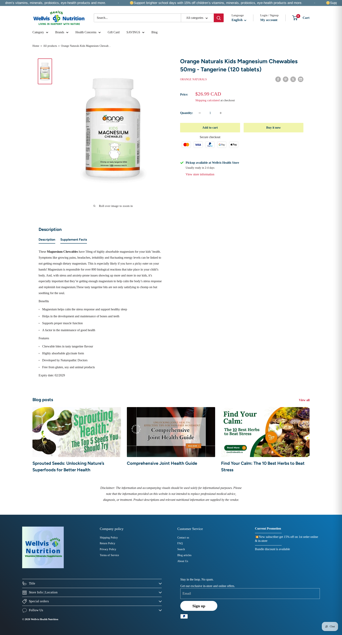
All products (50, 45)
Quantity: (186, 113)
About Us (182, 561)
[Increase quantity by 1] (221, 113)
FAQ (180, 543)
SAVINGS (133, 32)
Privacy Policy (108, 549)
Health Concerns (85, 32)
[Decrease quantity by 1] (200, 113)
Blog (154, 32)
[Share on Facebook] (278, 79)
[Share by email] (300, 79)
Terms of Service (109, 555)
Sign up (198, 606)
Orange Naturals (193, 79)
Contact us (183, 537)
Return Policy (107, 543)
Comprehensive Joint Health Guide (162, 463)
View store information (200, 174)
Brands (59, 32)
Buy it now (273, 127)
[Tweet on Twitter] (293, 79)
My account (268, 20)
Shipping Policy (109, 537)
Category (38, 32)
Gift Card (114, 32)
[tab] (47, 240)
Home (35, 45)
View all (304, 400)
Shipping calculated (207, 100)
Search (181, 549)
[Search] (219, 17)
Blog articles (184, 555)
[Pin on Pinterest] (285, 79)
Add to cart (210, 127)
